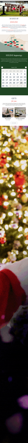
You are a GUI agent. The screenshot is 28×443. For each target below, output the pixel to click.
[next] (26, 67)
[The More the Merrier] (20, 114)
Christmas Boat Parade (4, 27)
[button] (27, 114)
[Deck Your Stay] (8, 114)
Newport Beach (22, 24)
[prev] (2, 67)
